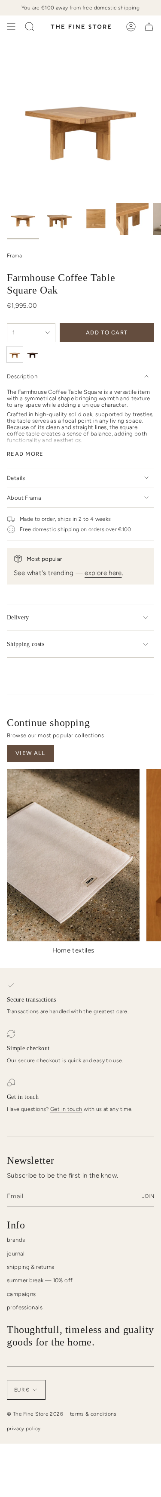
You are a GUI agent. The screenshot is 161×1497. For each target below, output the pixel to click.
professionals (25, 1307)
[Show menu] (11, 27)
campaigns (21, 1294)
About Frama (24, 498)
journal (16, 1253)
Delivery (18, 617)
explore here (103, 573)
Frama (14, 255)
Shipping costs (25, 644)
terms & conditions (93, 1414)
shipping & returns (31, 1267)
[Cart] (149, 27)
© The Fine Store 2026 (35, 1414)
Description (22, 376)
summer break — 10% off (40, 1280)
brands (16, 1240)
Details (16, 478)
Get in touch (66, 1109)
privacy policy (23, 1429)
